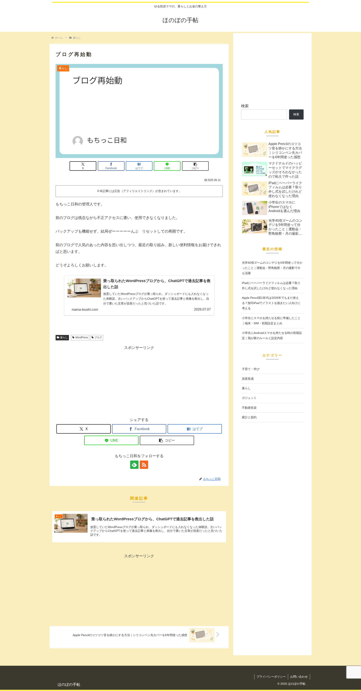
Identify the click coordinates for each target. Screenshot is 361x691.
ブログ (98, 337)
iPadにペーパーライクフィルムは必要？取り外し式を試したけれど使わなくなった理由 (271, 285)
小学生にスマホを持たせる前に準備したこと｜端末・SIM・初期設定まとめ (271, 320)
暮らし (64, 337)
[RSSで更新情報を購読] (144, 465)
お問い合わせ (299, 676)
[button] (195, 166)
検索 (245, 106)
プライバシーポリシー (271, 676)
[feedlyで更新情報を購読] (134, 465)
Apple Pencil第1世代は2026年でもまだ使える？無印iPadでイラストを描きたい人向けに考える (271, 303)
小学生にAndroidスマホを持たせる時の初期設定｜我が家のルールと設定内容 (272, 335)
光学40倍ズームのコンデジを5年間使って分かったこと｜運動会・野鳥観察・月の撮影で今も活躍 (272, 268)
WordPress (81, 337)
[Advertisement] (139, 380)
